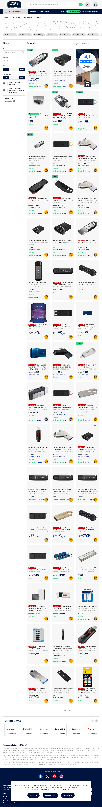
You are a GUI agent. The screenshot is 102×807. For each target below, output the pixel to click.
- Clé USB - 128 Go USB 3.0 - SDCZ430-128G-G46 (87, 451)
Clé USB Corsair (93, 35)
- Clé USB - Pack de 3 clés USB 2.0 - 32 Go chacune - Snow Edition (87, 608)
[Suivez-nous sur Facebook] (41, 776)
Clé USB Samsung (10, 35)
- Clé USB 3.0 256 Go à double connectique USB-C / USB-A (87, 202)
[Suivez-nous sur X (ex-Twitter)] (48, 776)
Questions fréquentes (10, 797)
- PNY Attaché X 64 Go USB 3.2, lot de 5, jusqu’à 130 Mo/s (38, 650)
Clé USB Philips (39, 35)
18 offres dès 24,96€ (34, 456)
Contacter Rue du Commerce (12, 803)
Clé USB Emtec (64, 35)
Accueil (5, 17)
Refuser (33, 795)
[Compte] (88, 4)
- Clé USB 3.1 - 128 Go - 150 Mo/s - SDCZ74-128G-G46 (37, 693)
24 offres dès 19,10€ (59, 80)
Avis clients (6, 789)
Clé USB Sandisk (10, 101)
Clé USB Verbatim (78, 35)
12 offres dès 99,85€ (34, 292)
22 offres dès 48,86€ (83, 249)
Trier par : (76, 44)
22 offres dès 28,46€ (83, 456)
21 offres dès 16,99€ (34, 249)
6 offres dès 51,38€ (58, 698)
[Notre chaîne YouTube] (54, 776)
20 (69, 711)
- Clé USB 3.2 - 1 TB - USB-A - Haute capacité (62, 610)
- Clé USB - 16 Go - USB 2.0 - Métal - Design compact (87, 409)
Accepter (68, 795)
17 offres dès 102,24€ (84, 165)
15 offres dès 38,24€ (34, 374)
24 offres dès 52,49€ (59, 374)
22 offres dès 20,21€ (34, 80)
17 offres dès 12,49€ (34, 537)
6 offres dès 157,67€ (83, 537)
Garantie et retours (9, 801)
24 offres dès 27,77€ (59, 414)
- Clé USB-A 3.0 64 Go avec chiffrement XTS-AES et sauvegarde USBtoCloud (86, 572)
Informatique (16, 17)
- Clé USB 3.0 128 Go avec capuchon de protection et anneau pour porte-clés (38, 532)
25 (73, 711)
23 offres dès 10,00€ (83, 123)
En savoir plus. (65, 789)
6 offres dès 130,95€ (59, 655)
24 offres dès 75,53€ (59, 537)
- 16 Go (45, 200)
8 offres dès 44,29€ (34, 334)
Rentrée (30, 50)
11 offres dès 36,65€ (83, 698)
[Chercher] (81, 4)
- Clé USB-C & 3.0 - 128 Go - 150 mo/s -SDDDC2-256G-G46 (38, 409)
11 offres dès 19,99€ (83, 374)
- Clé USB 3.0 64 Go (90, 285)
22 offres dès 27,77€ (59, 334)
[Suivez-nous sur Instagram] (61, 776)
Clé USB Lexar (52, 35)
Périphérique (28, 17)
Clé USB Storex (44, 733)
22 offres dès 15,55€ (34, 165)
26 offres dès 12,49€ (59, 165)
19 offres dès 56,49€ (83, 207)
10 (65, 711)
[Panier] (95, 4)
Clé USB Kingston (24, 35)
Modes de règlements (10, 799)
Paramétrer (50, 795)
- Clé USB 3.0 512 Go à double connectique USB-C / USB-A (87, 160)
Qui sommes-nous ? (9, 787)
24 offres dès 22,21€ (59, 207)
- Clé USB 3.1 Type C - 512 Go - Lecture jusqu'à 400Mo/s (87, 329)
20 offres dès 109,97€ (59, 249)
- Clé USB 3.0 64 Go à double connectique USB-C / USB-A (63, 451)
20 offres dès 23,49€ (59, 456)
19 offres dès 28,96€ (34, 698)
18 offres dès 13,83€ (34, 207)
